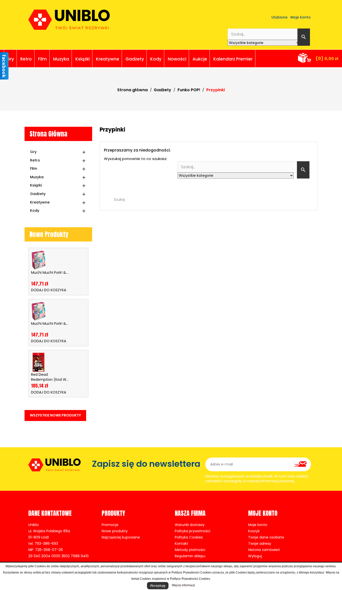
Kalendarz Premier (233, 59)
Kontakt (181, 543)
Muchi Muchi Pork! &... (49, 272)
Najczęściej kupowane (121, 537)
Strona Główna (48, 133)
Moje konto (257, 524)
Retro (26, 59)
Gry (10, 59)
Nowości (177, 59)
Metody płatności (190, 549)
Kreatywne (107, 59)
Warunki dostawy (190, 524)
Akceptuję (157, 586)
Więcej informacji (183, 585)
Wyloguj (255, 556)
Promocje (110, 524)
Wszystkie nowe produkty (55, 415)
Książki (82, 59)
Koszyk (254, 531)
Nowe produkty (115, 531)
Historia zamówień (264, 549)
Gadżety (134, 59)
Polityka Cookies (189, 537)
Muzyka (61, 59)
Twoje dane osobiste (266, 537)
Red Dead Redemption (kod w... (50, 377)
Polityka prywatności (192, 531)
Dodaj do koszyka (48, 290)
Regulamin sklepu (190, 556)
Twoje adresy (259, 543)
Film (42, 59)
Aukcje (200, 59)
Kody (155, 59)
